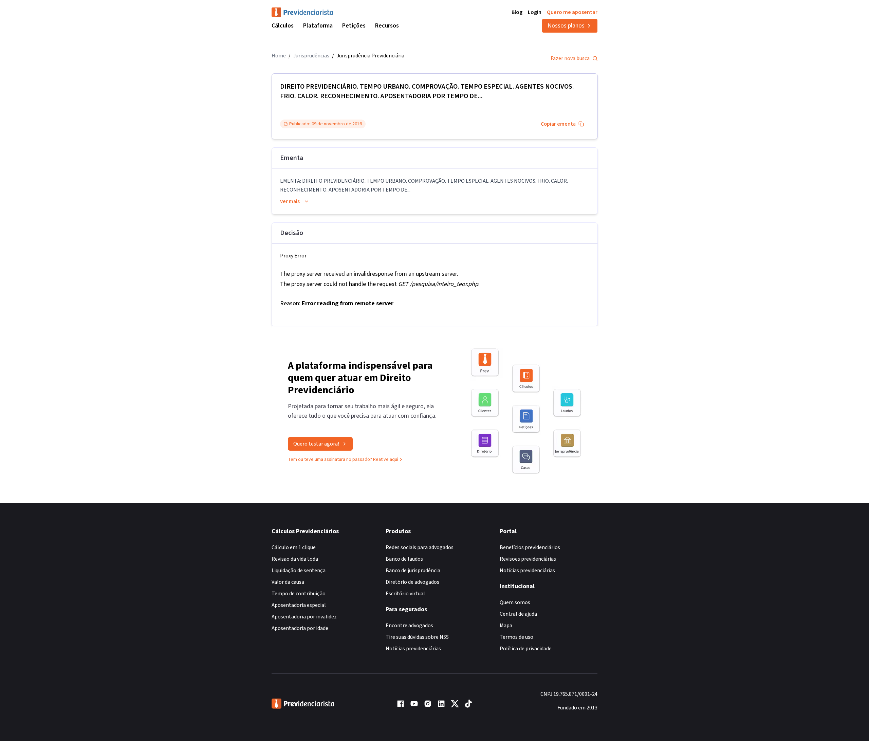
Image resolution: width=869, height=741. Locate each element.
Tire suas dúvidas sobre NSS (417, 637)
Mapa (506, 625)
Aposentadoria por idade (300, 628)
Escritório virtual (405, 594)
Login (534, 12)
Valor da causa (288, 582)
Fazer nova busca (570, 58)
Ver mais (290, 201)
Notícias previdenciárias (413, 649)
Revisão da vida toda (295, 559)
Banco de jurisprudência (413, 570)
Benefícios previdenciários (530, 547)
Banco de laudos (404, 559)
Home (279, 55)
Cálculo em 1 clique (294, 547)
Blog (517, 12)
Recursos (387, 25)
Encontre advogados (409, 625)
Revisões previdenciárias (528, 559)
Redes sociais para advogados (420, 547)
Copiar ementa (558, 124)
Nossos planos (566, 25)
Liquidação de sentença (299, 570)
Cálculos (283, 25)
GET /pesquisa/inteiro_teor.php (438, 284)
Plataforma (318, 25)
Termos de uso (516, 637)
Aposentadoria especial (299, 605)
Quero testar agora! (316, 444)
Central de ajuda (518, 614)
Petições (354, 25)
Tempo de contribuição (299, 594)
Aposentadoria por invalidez (304, 617)
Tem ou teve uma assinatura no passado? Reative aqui (343, 459)
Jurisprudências (311, 55)
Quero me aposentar (572, 12)
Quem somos (515, 602)
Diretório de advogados (412, 582)
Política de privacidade (526, 649)
